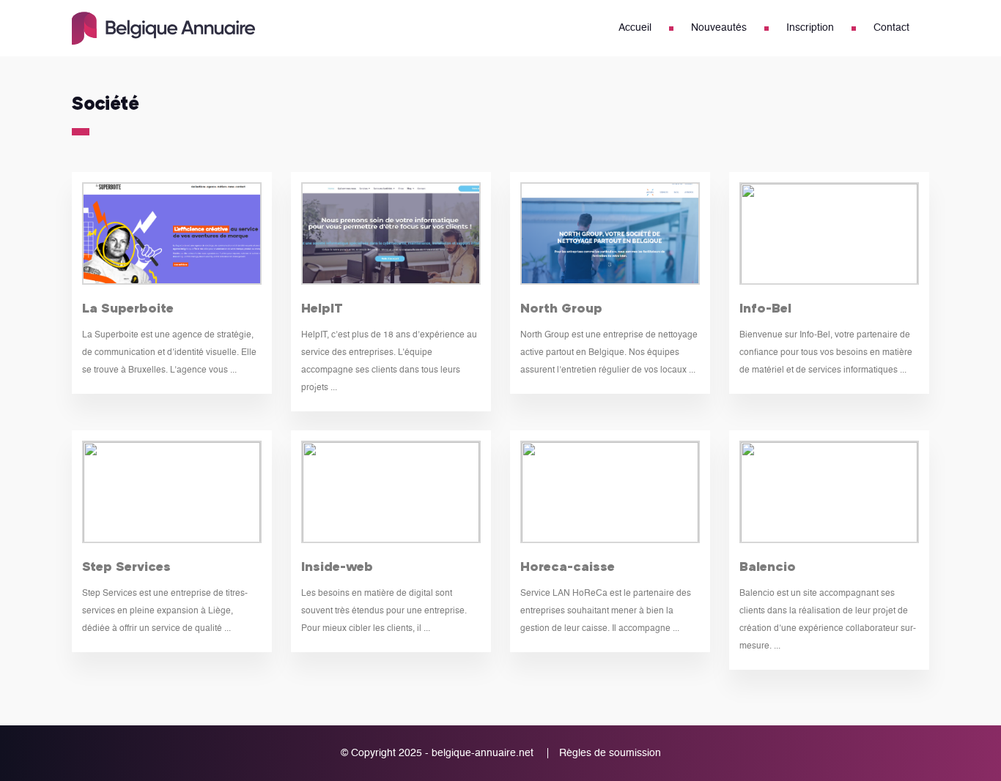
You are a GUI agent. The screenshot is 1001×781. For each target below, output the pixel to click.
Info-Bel (765, 307)
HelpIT (322, 307)
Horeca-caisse (567, 566)
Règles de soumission (610, 753)
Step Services (126, 566)
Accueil (634, 28)
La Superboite (128, 307)
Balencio (767, 566)
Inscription (810, 28)
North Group (561, 307)
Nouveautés (719, 28)
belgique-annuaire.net (482, 753)
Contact (891, 28)
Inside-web (337, 566)
